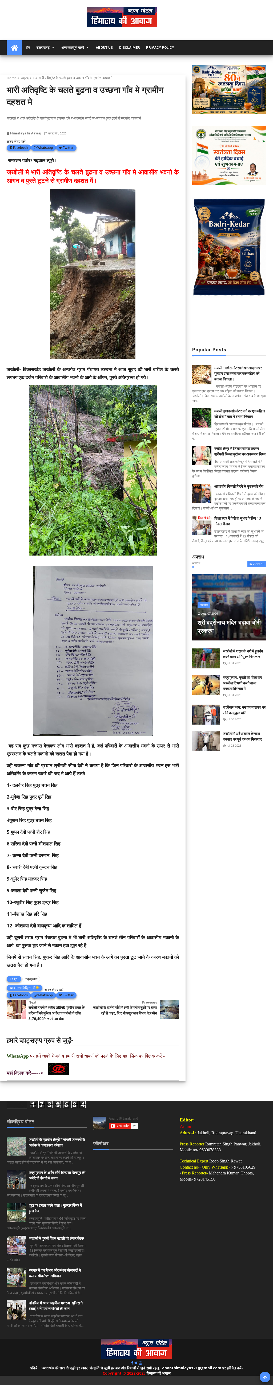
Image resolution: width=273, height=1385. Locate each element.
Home (12, 77)
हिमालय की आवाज (159, 1373)
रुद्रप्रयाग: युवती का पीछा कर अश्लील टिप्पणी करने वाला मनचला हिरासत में (242, 683)
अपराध (204, 605)
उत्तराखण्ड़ (43, 48)
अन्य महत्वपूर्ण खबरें (72, 48)
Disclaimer (129, 48)
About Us (104, 48)
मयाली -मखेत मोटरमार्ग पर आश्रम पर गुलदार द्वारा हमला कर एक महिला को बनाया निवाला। (238, 373)
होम (28, 48)
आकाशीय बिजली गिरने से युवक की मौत (238, 486)
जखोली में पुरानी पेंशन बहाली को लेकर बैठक (56, 1238)
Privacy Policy (160, 48)
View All (258, 564)
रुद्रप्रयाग (27, 77)
